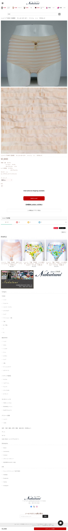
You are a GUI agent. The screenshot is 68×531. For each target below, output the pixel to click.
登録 (45, 516)
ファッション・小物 (7, 317)
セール (3, 435)
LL (3, 332)
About (4, 447)
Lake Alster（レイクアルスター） (10, 439)
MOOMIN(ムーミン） (8, 406)
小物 (4, 363)
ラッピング (4, 178)
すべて (7, 222)
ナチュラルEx (6, 390)
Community (6, 451)
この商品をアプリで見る (34, 210)
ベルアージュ (6, 383)
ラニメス (5, 386)
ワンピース (5, 303)
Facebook (5, 478)
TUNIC (3, 296)
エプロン (5, 356)
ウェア (4, 314)
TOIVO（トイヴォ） (7, 403)
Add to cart (34, 198)
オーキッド (5, 394)
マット (4, 352)
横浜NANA (4, 337)
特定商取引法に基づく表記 (9, 462)
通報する (64, 232)
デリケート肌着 (6, 415)
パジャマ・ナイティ (7, 307)
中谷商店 (5, 474)
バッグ (4, 299)
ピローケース (6, 370)
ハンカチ (5, 348)
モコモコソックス (6, 399)
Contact (5, 455)
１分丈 (4, 422)
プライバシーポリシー (8, 458)
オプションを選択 (50, 528)
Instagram (5, 485)
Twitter (5, 482)
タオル (4, 345)
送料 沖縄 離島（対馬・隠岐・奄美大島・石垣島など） (17, 428)
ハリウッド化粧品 (6, 375)
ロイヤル (5, 379)
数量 (2, 183)
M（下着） (5, 325)
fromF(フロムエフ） (7, 410)
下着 (4, 321)
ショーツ (5, 419)
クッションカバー (7, 366)
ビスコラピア (6, 310)
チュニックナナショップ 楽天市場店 (11, 471)
